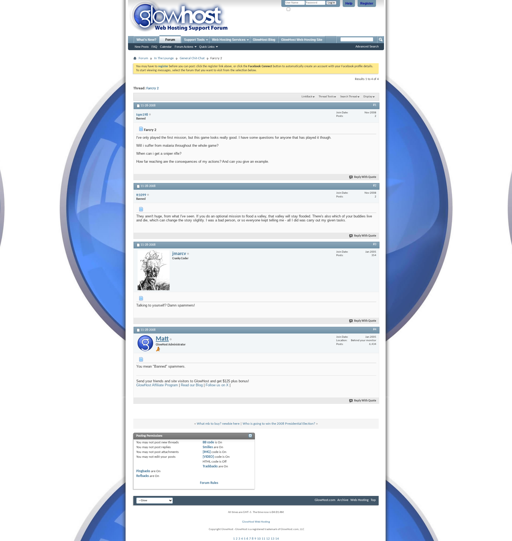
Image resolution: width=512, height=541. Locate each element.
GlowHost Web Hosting (256, 521)
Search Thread (348, 96)
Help (348, 3)
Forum (170, 40)
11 (263, 538)
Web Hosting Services (229, 40)
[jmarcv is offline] (154, 270)
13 (272, 538)
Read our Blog (192, 385)
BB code (208, 442)
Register (366, 3)
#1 (374, 105)
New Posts (142, 46)
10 (259, 538)
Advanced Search (367, 46)
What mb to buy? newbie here (218, 423)
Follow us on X (217, 385)
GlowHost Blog (264, 40)
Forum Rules (209, 483)
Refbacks (142, 476)
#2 (374, 185)
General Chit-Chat (192, 58)
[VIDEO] (208, 457)
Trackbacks (210, 466)
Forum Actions (184, 46)
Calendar (166, 46)
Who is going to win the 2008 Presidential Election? (279, 423)
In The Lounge (164, 58)
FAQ (154, 46)
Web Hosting (359, 500)
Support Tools (194, 40)
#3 (374, 244)
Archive (342, 500)
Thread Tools (326, 96)
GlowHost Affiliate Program (157, 385)
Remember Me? (300, 9)
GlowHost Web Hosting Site (301, 40)
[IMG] (207, 452)
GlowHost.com (325, 500)
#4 (374, 329)
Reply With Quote (365, 177)
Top (373, 500)
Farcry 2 (152, 88)
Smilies (208, 447)
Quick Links (207, 46)
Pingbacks (143, 471)
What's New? (146, 40)
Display (367, 96)
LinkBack (307, 96)
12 (268, 538)
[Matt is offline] (145, 343)
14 (277, 538)
